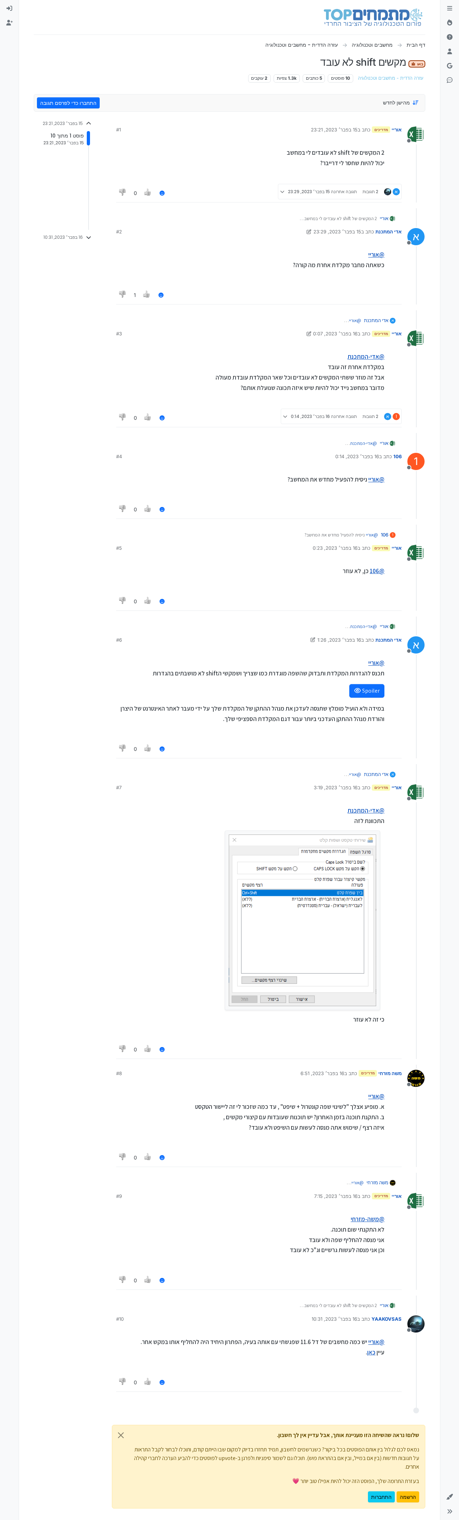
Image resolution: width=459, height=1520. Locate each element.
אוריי (397, 130)
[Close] (120, 1435)
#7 (119, 787)
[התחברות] (9, 8)
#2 (119, 231)
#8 (119, 1073)
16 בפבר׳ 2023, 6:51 (322, 1073)
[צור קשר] (449, 80)
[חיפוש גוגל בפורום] (449, 66)
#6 (119, 640)
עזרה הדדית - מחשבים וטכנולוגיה (390, 78)
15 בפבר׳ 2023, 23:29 (337, 231)
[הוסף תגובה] (162, 193)
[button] (449, 1497)
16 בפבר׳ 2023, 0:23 (335, 548)
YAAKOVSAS (387, 1319)
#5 (119, 548)
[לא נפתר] (449, 37)
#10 (120, 1319)
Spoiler (370, 690)
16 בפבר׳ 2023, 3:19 (336, 787)
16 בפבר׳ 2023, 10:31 (334, 1319)
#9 (119, 1196)
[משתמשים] (449, 51)
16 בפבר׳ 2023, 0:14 (357, 456)
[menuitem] (9, 8)
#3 (119, 333)
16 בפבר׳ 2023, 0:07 (335, 333)
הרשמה (408, 1497)
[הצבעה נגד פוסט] (122, 193)
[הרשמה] (9, 23)
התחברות (381, 1497)
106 (397, 456)
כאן (371, 1352)
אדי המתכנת (388, 231)
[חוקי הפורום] (449, 8)
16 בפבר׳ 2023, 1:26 (339, 640)
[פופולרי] (449, 23)
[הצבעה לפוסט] (148, 193)
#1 (118, 130)
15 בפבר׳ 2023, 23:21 (334, 130)
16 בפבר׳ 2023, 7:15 (336, 1196)
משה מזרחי (390, 1073)
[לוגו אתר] (373, 17)
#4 (119, 456)
